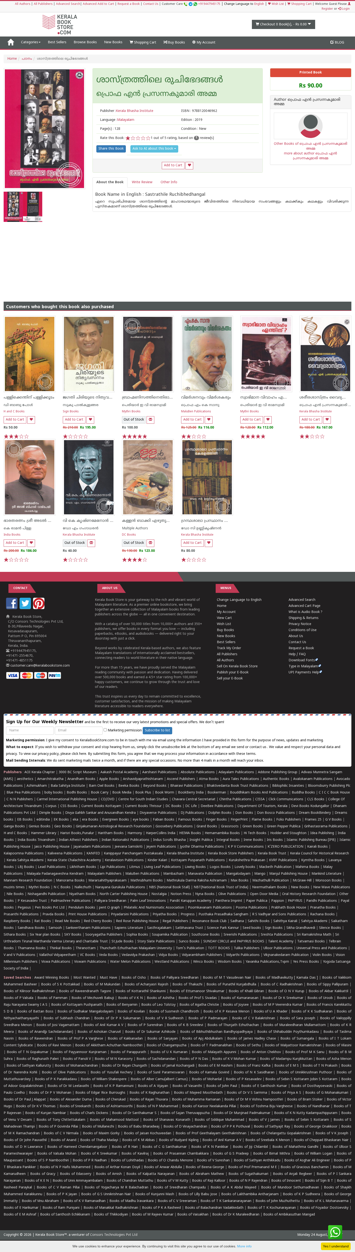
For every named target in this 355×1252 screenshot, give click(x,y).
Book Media (121, 793)
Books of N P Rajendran (248, 1181)
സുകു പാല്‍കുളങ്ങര (81, 405)
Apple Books (109, 779)
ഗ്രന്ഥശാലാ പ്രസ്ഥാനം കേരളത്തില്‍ (215, 520)
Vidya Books (168, 955)
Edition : (191, 120)
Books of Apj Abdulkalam (202, 1039)
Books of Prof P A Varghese (80, 1039)
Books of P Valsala (18, 998)
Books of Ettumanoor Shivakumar (197, 991)
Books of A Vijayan (153, 1086)
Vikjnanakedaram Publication (286, 955)
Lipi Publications (112, 867)
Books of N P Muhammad (157, 1106)
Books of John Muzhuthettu (278, 1201)
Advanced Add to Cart (98, 4)
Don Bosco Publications (276, 813)
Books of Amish (109, 1174)
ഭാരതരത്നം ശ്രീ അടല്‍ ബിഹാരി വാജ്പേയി (44, 520)
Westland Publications (172, 962)
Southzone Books (206, 935)
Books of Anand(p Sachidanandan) (45, 1032)
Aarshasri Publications (159, 772)
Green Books (252, 826)
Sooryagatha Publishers (103, 935)
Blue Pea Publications (24, 793)
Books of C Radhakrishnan (282, 985)
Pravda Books (53, 914)
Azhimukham (37, 786)
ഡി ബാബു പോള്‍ (18, 405)
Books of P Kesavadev (244, 1079)
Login (345, 9)
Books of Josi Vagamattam (58, 1025)
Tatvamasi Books (311, 941)
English (259, 4)
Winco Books (203, 962)
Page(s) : (110, 129)
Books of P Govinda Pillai (58, 1127)
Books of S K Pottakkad (60, 985)
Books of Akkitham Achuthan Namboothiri (108, 1045)
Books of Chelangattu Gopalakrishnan (280, 1133)
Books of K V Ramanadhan (84, 1201)
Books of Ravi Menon (54, 1045)
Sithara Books (15, 935)
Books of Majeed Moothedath (198, 1093)
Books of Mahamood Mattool (114, 1120)
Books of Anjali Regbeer (292, 1174)
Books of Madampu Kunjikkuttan (286, 1059)
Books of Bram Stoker (305, 1100)
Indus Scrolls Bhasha (169, 840)
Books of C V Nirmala (61, 1133)
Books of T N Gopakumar (27, 1052)
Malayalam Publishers (104, 874)
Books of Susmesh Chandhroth (174, 1012)
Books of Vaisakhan (192, 1215)
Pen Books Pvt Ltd (49, 908)
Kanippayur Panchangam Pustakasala (133, 854)
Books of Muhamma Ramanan (196, 1100)
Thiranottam (86, 948)
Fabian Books (163, 820)
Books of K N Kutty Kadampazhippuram (305, 1113)
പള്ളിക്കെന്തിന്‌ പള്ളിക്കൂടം (29, 397)
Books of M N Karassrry (114, 1059)
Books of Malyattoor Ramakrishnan (293, 1045)
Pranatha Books (323, 908)
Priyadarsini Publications (130, 914)
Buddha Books (303, 793)
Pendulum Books (81, 908)
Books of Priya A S (286, 1093)
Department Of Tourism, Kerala (262, 806)
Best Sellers (57, 42)
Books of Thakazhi (187, 985)
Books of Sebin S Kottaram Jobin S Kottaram (301, 1079)
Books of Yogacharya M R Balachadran (116, 1188)
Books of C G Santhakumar (164, 1147)
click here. (80, 754)
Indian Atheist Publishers (78, 840)
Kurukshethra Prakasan (247, 860)
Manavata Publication (205, 874)
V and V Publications (19, 955)
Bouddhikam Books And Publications (259, 793)
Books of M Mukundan (102, 985)
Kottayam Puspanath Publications (198, 860)
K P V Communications (246, 847)
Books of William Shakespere (104, 1079)
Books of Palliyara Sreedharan (174, 978)
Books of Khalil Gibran (246, 991)
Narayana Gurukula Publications (120, 887)
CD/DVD (107, 799)
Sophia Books (137, 935)
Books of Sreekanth (75, 1106)
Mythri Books (131, 412)
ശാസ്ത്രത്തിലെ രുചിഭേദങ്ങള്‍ (159, 80)
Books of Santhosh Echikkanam (65, 1215)
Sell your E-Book (230, 679)
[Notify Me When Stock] (150, 420)
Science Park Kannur (223, 928)
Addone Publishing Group (277, 772)
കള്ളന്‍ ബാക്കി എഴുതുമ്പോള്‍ (150, 520)
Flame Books (262, 820)
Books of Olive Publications (64, 1072)
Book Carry (99, 793)
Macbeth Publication (275, 867)
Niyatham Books (82, 894)
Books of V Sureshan (213, 1160)
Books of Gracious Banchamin (305, 1167)
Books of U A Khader (270, 1012)
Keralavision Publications (124, 860)
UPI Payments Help (304, 672)
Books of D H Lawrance (23, 1147)
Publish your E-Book (232, 672)
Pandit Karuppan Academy (190, 901)
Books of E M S (286, 1066)
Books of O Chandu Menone (170, 1160)
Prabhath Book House (288, 908)
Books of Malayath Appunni (214, 1052)
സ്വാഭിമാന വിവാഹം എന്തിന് (266, 397)
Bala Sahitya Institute (68, 786)
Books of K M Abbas (138, 1140)
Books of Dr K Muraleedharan (235, 1215)
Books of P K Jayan (61, 1194)
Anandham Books (81, 779)
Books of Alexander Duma (71, 1100)
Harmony (135, 833)
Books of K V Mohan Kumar (234, 1059)
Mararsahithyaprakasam (107, 881)
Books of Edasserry (75, 1174)
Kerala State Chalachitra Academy (74, 860)
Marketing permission (124, 730)
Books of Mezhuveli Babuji (92, 998)
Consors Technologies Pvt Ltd (113, 1235)
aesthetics (25, 779)
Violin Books (322, 955)
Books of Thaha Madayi (99, 1140)
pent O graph (109, 908)
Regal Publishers (175, 921)
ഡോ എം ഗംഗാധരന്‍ (81, 528)
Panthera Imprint (228, 901)
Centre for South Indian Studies (143, 799)
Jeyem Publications (161, 847)
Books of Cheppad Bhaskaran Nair (321, 1140)
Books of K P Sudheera (301, 1194)
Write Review (142, 182)
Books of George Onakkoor (315, 1127)
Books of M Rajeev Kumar (152, 1215)
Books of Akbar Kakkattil (328, 991)
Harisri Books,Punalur (77, 833)
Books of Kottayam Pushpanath (76, 1005)
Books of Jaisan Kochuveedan (147, 1133)
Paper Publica (256, 901)
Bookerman (216, 793)
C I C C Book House (334, 793)
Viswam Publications (90, 962)
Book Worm (164, 793)
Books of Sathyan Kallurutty (29, 1066)
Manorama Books (70, 881)
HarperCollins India (160, 833)
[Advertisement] (177, 258)
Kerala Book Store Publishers (231, 854)
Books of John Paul (221, 1086)
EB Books (25, 820)
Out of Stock (134, 420)
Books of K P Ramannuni (113, 1086)
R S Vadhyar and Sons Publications (279, 914)
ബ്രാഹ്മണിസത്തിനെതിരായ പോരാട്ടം (156, 397)
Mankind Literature (326, 874)
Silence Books (330, 928)
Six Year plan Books (45, 935)
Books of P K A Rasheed (161, 1208)
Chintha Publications (235, 799)
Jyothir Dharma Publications (202, 847)
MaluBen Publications (196, 412)
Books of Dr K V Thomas (36, 1106)
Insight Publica (201, 840)
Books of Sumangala (297, 1039)
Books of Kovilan (131, 1012)
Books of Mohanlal (207, 1079)
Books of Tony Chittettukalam (60, 1120)
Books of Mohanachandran (76, 1066)
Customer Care (191, 4)
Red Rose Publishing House (137, 921)
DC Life (191, 806)
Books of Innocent (286, 1181)
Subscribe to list (157, 730)
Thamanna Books (32, 948)
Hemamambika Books (222, 833)
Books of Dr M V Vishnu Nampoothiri (253, 1100)
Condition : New (193, 129)
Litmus (134, 867)
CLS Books (315, 799)
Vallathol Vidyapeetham (57, 955)
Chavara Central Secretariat (193, 799)
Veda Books (108, 955)
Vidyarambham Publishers (202, 955)
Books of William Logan (313, 1154)
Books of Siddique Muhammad (219, 1120)
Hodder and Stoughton (288, 833)
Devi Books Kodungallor (310, 806)
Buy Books (176, 43)
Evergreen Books (115, 820)
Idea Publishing (322, 833)
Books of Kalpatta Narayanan (150, 1174)
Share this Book (111, 149)
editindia (43, 820)
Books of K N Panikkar (209, 1147)
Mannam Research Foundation (28, 881)
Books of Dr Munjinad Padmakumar (241, 1113)
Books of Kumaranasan (239, 998)
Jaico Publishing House (52, 847)
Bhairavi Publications (186, 786)
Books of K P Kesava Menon (226, 1012)
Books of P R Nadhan (90, 1160)
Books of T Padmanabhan (211, 1045)
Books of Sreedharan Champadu (179, 1188)
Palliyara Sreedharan (110, 901)
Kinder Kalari (157, 860)
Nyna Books (204, 894)
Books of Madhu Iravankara (131, 1201)
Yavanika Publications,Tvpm (267, 962)
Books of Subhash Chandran (66, 1018)
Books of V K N (130, 998)
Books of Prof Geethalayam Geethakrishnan (211, 1133)
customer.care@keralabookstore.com (39, 666)
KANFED (93, 854)
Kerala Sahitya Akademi (25, 860)
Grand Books (207, 826)
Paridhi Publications (321, 901)
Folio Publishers (288, 820)
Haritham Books (111, 833)
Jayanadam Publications (92, 847)
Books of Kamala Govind (209, 1072)
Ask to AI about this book (153, 149)
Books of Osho (133, 978)
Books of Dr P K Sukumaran (117, 1018)
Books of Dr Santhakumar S (134, 1113)
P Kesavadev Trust (32, 901)
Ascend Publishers (181, 779)
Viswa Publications (55, 962)
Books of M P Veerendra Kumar (278, 1005)
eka (75, 820)
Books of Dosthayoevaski (312, 1086)
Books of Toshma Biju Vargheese (266, 1106)
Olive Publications (232, 894)
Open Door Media (264, 894)
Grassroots (230, 826)
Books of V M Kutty (172, 1181)
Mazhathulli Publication (270, 881)
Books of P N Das (194, 1059)
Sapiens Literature (128, 928)
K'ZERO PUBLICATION (285, 847)
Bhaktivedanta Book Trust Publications (237, 786)
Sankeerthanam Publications (88, 928)
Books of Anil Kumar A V (103, 1025)
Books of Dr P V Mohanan (50, 1093)
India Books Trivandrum (36, 840)
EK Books (61, 820)
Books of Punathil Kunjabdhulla (231, 985)
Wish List (277, 4)
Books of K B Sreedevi (185, 1025)
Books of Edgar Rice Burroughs (100, 1093)
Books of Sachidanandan (156, 1059)
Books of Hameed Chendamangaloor (77, 1147)
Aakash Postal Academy (119, 772)
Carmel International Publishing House (67, 799)
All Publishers (43, 4)
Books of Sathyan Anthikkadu (257, 1160)
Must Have (108, 978)
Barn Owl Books (101, 786)
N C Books (62, 887)
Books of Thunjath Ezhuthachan (233, 1025)
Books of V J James (264, 1120)
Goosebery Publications (174, 826)
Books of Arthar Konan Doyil (117, 1167)
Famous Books (190, 820)
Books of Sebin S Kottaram (306, 1120)
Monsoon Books (328, 881)
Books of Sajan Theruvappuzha (185, 1113)
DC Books (129, 535)
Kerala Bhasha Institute (315, 412)
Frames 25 (313, 820)
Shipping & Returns (304, 618)
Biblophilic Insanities (288, 786)
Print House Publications (87, 914)
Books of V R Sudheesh (164, 1018)
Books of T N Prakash (320, 1066)
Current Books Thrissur (143, 806)
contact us (258, 747)
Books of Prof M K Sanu (305, 1052)
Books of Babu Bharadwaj (138, 1127)
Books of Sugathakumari (248, 1174)
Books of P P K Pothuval (230, 1127)
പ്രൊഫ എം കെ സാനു (200, 405)
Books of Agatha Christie (199, 1005)
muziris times (14, 887)
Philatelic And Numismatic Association (154, 908)
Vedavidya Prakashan (138, 955)
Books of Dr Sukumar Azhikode (150, 1032)
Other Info (169, 182)
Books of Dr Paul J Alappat (25, 1100)
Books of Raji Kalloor (208, 1181)
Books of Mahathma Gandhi (295, 1147)
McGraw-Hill (302, 881)
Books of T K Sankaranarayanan (225, 1201)
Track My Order (229, 648)
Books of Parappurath (128, 1052)
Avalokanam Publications (313, 779)
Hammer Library (43, 833)
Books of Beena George (205, 1167)
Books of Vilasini (339, 1045)
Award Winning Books (51, 978)
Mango (259, 874)
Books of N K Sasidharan (254, 1072)
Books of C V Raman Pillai (58, 1188)
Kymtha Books (313, 860)
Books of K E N (37, 1181)
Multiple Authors (135, 528)
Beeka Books (128, 786)
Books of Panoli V (77, 1059)
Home (12, 59)
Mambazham (173, 874)
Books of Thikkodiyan (111, 1215)
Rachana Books (322, 914)
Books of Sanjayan (162, 1039)
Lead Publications (52, 867)
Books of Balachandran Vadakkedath (214, 1208)
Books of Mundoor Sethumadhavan (290, 1188)
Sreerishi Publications (240, 935)
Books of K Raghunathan (149, 1093)
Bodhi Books (77, 793)
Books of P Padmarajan (207, 1018)
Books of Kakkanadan (125, 1039)
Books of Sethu (248, 1045)
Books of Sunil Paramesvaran (161, 1072)
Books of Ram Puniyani (61, 1208)
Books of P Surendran (145, 1025)
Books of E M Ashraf (20, 1215)
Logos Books (220, 867)
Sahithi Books (259, 921)
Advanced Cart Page (304, 606)
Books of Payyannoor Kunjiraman (79, 1052)
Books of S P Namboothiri (48, 1160)
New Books (113, 42)
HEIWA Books (190, 833)
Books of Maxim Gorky (101, 1133)
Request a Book (129, 4)
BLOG (339, 43)
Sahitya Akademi (314, 921)
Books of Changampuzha (167, 1045)
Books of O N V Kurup (286, 991)
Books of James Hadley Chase (251, 1039)
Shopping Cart (301, 4)
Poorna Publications (251, 908)
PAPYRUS (295, 901)
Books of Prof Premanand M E (252, 1167)
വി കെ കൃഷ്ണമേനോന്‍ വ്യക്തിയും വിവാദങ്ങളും (109, 520)
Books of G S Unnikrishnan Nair (106, 1194)
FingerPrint (239, 820)
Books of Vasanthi (187, 1086)
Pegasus (24, 908)
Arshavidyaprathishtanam (143, 779)
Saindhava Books (31, 928)
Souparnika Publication (170, 935)
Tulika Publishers (247, 948)
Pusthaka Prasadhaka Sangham (223, 914)
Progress (188, 914)
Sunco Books (189, 941)
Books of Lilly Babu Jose (197, 1194)
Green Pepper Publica (283, 826)
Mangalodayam (238, 874)
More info (244, 1246)
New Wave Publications (331, 887)
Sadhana (237, 921)
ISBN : (199, 111)
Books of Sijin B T (319, 1181)
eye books (141, 820)
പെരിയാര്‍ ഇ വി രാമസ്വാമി (144, 405)
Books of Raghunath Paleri (37, 1059)
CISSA (260, 799)
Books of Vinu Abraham (40, 1201)
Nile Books (15, 894)
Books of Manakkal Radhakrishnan (111, 1208)
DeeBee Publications (217, 806)
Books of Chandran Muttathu (129, 1181)
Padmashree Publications (71, 901)
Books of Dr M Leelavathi (68, 1086)
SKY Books (72, 935)
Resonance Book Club (209, 921)
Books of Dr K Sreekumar (283, 998)
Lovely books (244, 867)
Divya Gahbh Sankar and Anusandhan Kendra (100, 813)
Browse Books (85, 42)
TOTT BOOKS (219, 948)
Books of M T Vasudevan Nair (227, 978)
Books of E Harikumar (21, 1208)
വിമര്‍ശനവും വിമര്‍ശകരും (206, 397)
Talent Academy (280, 941)
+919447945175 (209, 4)
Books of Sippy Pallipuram (327, 985)
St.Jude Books (123, 941)
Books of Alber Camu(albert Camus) (159, 1079)
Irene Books (253, 840)
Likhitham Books (83, 867)
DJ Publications (192, 813)
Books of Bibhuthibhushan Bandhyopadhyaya (216, 1032)
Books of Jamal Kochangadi (172, 1066)
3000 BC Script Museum (78, 772)
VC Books (87, 955)
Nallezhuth (82, 887)
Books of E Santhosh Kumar (264, 1086)
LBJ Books (26, 867)
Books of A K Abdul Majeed (233, 1188)
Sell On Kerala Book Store (237, 666)
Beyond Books (154, 786)
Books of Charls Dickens (89, 1113)
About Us (296, 636)
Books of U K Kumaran (168, 1052)
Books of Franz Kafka (253, 1066)
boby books (53, 793)
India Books (12, 535)
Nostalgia (159, 894)
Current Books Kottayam (101, 806)
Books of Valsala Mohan (56, 1154)
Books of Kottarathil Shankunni (140, 991)
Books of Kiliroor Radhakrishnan (29, 991)
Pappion (277, 901)
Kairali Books (317, 847)
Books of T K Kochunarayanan (272, 1208)
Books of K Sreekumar (99, 1154)
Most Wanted (84, 978)
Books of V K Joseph (331, 1133)
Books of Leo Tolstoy (158, 1005)
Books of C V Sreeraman (177, 1201)
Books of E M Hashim (215, 1066)
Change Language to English (239, 600)
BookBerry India (191, 793)
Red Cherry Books (98, 921)
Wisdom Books (230, 962)
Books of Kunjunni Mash (154, 1194)
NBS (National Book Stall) (169, 887)
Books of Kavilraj (135, 1154)
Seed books (252, 928)
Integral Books (228, 840)
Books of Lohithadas (127, 1160)
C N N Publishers (20, 799)
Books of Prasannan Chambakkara (180, 1154)
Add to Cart (173, 165)
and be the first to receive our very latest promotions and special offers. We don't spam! (115, 722)
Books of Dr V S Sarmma (247, 1093)
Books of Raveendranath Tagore (85, 991)
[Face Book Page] (12, 608)
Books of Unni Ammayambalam (78, 1181)
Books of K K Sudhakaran (311, 1012)
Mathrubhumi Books (146, 881)
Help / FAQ (297, 654)
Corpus (51, 806)
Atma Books (209, 779)
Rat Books (42, 921)
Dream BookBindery (315, 813)
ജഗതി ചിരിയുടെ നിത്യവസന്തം (92, 397)
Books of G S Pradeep (231, 1154)
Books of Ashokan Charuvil (99, 1032)
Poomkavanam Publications (210, 908)
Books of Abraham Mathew (201, 1174)
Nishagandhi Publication (46, 894)
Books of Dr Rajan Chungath (124, 1066)
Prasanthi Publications (21, 914)
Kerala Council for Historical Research (319, 854)
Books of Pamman (52, 998)
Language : (117, 120)
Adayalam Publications (236, 772)
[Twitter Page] (26, 608)
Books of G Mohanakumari (326, 1093)
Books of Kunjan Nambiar (45, 1113)
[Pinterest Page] (39, 608)
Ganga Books (14, 826)
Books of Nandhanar (313, 1106)
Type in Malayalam (303, 666)
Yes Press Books (306, 962)
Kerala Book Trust (272, 854)
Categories (29, 42)
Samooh (55, 928)
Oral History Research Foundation (308, 894)
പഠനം (27, 59)
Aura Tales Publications (241, 779)
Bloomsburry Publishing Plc (329, 786)
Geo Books (63, 826)
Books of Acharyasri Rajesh (146, 985)
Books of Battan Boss (35, 1012)
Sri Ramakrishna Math (314, 935)
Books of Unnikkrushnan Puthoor (305, 1072)
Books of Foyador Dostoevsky (324, 1208)
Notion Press (180, 894)
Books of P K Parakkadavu (56, 1079)
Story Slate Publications (156, 941)
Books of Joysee (236, 1005)
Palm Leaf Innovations (148, 901)
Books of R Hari (125, 1147)
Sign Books (71, 412)
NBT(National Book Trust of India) (221, 887)
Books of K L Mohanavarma (326, 1201)
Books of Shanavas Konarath (166, 1120)
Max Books (239, 881)
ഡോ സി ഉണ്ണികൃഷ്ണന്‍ (201, 528)
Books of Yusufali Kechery (112, 1072)
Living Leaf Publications (162, 867)
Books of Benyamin (121, 1005)
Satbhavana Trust (189, 928)
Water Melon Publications (130, 962)
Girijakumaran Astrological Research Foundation (114, 826)
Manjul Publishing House (288, 874)
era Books (90, 820)
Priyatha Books (165, 914)
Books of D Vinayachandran (185, 1127)
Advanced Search (68, 4)
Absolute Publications (198, 772)
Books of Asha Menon (333, 1059)
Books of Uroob (320, 998)
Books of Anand (63, 1140)
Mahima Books (307, 867)
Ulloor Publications (278, 948)
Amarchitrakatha (50, 779)
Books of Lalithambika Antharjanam (250, 1194)
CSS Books (69, 806)
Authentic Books (276, 779)
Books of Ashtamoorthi (114, 1106)
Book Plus (143, 793)
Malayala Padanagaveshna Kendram (55, 874)
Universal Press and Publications (322, 948)
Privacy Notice (300, 624)
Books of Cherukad (110, 1100)
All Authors (22, 4)
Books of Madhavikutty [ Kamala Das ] (287, 978)
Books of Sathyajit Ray (272, 1127)
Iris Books (275, 840)
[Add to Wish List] (189, 165)
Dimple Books (50, 813)
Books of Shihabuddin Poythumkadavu (288, 1032)
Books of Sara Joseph (297, 1018)
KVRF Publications (283, 860)
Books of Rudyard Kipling (179, 1140)
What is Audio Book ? (305, 612)
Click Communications (286, 799)
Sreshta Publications (277, 935)
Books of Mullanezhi (98, 1127)
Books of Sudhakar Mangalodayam (85, 1012)
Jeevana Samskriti (128, 847)
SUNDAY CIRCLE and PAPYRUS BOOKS (233, 941)
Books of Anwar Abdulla (163, 1167)
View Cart (224, 618)
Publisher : (126, 111)
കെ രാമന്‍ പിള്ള (17, 528)
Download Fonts (302, 660)
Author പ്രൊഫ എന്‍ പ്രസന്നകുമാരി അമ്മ (307, 102)
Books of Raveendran (35, 1039)
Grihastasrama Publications (326, 826)
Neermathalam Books (269, 887)
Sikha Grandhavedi (300, 928)
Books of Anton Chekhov (261, 1052)
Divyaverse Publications (158, 813)
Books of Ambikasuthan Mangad (289, 1215)
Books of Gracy (42, 1174)
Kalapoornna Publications (24, 854)
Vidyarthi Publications (243, 955)
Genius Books (39, 826)
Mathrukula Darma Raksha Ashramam (197, 881)
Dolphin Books (219, 813)
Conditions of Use (303, 630)
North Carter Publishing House (123, 894)
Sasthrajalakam (159, 928)
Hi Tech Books (255, 833)
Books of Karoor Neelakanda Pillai (209, 1106)
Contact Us (150, 4)
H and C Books (14, 412)
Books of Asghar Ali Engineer (307, 1160)
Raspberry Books (17, 921)
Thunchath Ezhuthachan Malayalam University (135, 948)
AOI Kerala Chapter (39, 772)
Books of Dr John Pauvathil (25, 1140)
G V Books (333, 820)
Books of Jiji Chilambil (250, 1147)
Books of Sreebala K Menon (267, 1140)
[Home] (10, 42)
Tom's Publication (190, 948)
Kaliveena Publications (65, 854)
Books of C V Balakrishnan (253, 1018)
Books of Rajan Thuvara (149, 1100)
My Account (205, 43)
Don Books (244, 813)
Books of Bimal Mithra (271, 1154)
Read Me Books (67, 921)
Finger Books (216, 820)
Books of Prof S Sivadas (197, 998)
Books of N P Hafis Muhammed (65, 1167)
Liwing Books (195, 867)
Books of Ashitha (160, 998)
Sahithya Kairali (285, 921)
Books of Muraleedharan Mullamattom (294, 1025)
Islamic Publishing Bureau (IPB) (311, 840)
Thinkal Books (61, 948)
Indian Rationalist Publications (125, 840)
